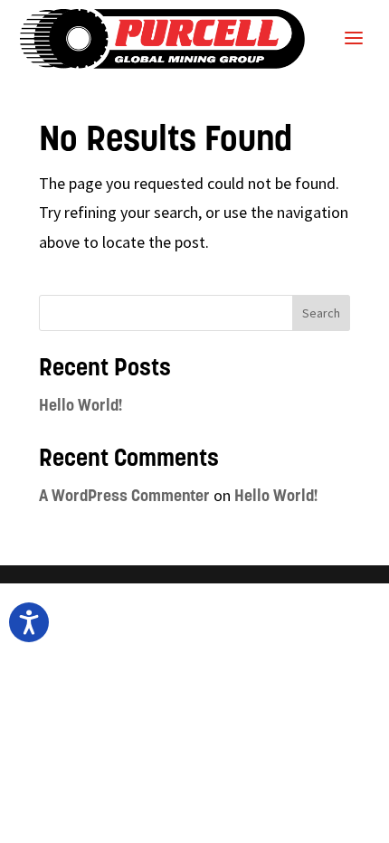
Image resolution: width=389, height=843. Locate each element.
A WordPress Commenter (124, 497)
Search (321, 313)
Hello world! (81, 407)
